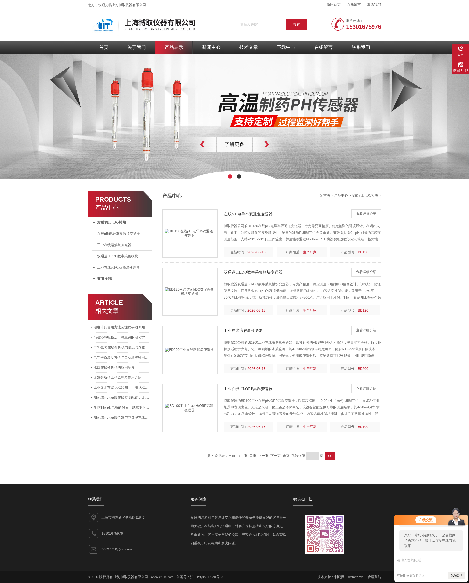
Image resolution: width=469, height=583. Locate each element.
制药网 (339, 577)
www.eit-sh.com (162, 577)
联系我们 (374, 5)
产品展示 (174, 47)
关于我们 (136, 47)
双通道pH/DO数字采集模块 (117, 256)
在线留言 (354, 5)
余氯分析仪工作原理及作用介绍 (117, 377)
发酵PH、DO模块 (111, 222)
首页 (103, 47)
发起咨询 (457, 575)
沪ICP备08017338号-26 (207, 577)
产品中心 (341, 195)
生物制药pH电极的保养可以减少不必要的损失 (122, 407)
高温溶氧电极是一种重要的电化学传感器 (122, 337)
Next (277, 144)
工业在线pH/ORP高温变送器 (118, 267)
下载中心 (286, 47)
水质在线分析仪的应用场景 (114, 367)
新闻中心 (211, 47)
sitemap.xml (356, 577)
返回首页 (334, 5)
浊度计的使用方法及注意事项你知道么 (122, 327)
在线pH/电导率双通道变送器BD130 (123, 233)
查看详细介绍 (366, 214)
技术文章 (248, 47)
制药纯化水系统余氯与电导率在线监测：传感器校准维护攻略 (122, 417)
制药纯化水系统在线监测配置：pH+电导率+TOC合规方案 (122, 397)
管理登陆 (374, 577)
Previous (191, 144)
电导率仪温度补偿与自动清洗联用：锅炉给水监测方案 (122, 357)
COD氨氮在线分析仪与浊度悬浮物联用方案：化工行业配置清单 (122, 347)
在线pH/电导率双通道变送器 (248, 214)
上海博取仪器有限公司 (129, 5)
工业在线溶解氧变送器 (114, 245)
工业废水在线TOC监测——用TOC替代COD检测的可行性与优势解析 (122, 387)
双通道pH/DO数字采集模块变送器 (253, 272)
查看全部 (104, 278)
